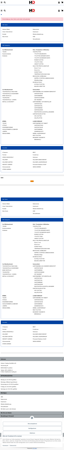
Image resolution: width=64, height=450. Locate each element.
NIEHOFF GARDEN (7, 164)
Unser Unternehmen (7, 31)
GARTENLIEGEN (38, 109)
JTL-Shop (35, 448)
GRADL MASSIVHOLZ (7, 157)
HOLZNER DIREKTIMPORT (40, 159)
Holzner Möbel (6, 29)
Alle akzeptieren (32, 423)
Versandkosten (36, 39)
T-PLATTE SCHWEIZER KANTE (42, 58)
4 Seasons (5, 152)
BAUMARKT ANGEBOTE (39, 137)
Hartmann (35, 157)
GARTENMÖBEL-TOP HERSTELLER (42, 101)
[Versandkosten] (32, 181)
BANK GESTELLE (6, 95)
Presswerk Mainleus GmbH (39, 164)
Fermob (4, 154)
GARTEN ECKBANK (39, 97)
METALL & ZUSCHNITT (8, 101)
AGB (34, 36)
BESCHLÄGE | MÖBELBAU (39, 76)
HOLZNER (5, 159)
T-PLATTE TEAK (38, 62)
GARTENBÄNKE (38, 95)
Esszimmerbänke (6, 53)
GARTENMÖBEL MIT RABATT (40, 123)
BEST (34, 152)
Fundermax (35, 154)
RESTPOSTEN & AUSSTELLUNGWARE (44, 112)
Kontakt (4, 34)
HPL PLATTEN (38, 116)
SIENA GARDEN (37, 167)
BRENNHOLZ (37, 139)
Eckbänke (4, 55)
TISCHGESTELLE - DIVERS (9, 99)
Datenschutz (36, 29)
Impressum (35, 31)
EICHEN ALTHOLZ (37, 82)
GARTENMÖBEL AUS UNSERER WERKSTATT (44, 91)
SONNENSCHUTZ (38, 131)
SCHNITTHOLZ (38, 72)
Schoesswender (6, 167)
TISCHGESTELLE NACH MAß (9, 91)
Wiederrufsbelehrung (38, 34)
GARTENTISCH (38, 103)
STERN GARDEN (6, 169)
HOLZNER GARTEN (7, 162)
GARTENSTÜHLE (38, 125)
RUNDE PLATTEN (38, 60)
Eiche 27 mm (37, 68)
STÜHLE (4, 125)
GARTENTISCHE (38, 93)
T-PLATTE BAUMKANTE (40, 53)
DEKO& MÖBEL (6, 133)
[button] (59, 2)
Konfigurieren (32, 428)
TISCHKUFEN (5, 97)
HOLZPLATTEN (38, 118)
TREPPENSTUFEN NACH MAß (42, 74)
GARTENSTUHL (38, 105)
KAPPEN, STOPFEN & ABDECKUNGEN (44, 78)
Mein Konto (5, 36)
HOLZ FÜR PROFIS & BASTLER (41, 66)
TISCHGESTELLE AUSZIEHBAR (10, 93)
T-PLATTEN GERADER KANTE (42, 55)
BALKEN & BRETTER (39, 86)
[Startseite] (1, 14)
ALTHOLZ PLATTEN (39, 84)
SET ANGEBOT (38, 99)
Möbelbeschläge (38, 80)
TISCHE (4, 51)
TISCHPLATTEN (37, 51)
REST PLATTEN (37, 135)
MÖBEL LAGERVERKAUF (39, 133)
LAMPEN (4, 131)
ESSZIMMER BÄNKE (7, 127)
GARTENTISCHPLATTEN (39, 114)
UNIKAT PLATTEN (38, 64)
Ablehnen (32, 433)
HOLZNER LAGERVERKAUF (40, 162)
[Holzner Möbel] (32, 2)
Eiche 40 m (37, 70)
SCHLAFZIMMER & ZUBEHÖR (10, 129)
